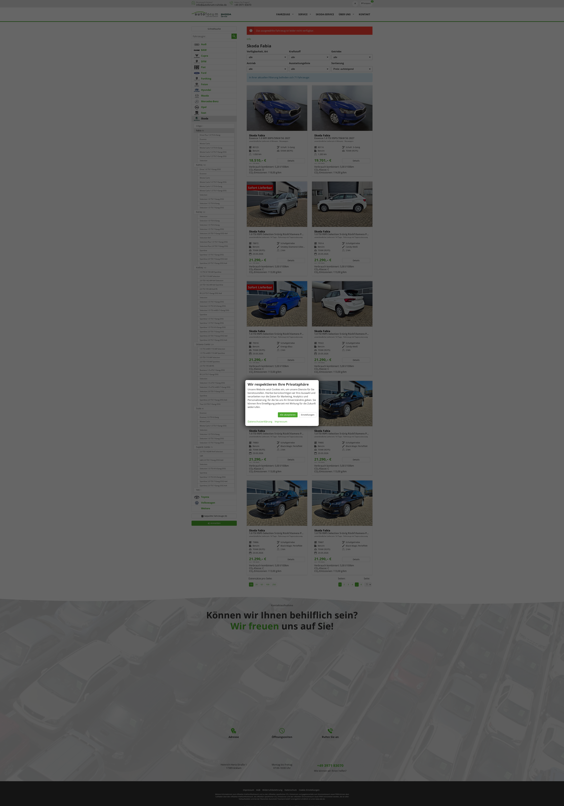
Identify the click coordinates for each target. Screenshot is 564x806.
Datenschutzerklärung (260, 421)
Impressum (281, 421)
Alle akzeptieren (288, 414)
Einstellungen (307, 414)
